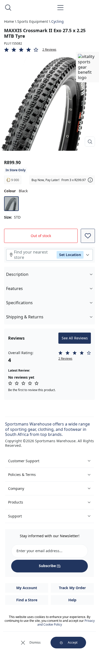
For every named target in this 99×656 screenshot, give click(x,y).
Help (72, 599)
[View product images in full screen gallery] (90, 142)
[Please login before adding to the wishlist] (88, 236)
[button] (49, 49)
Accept (72, 642)
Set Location (70, 254)
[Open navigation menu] (60, 8)
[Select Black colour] (11, 203)
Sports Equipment (32, 21)
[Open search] (8, 8)
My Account (26, 587)
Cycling (57, 21)
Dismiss (35, 642)
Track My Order (72, 587)
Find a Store (26, 599)
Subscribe (47, 565)
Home (9, 21)
